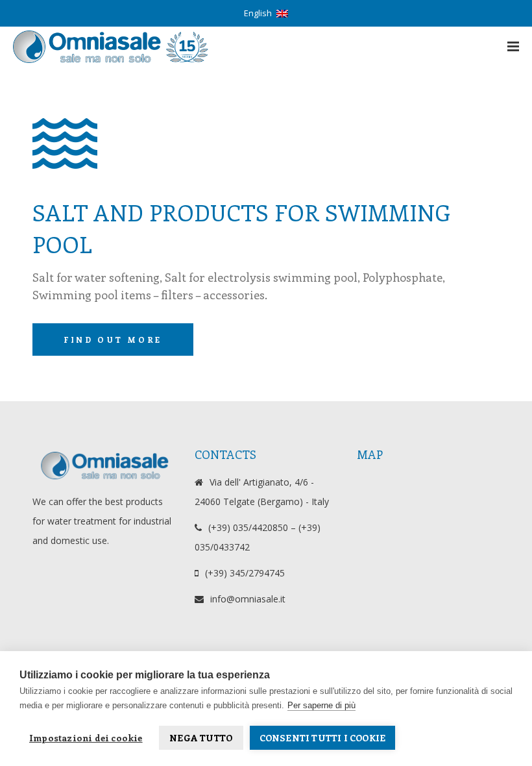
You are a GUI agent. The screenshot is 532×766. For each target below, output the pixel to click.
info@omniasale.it (247, 599)
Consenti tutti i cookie (323, 738)
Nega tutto (200, 738)
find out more (113, 339)
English (258, 13)
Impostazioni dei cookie (86, 738)
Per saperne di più (321, 705)
